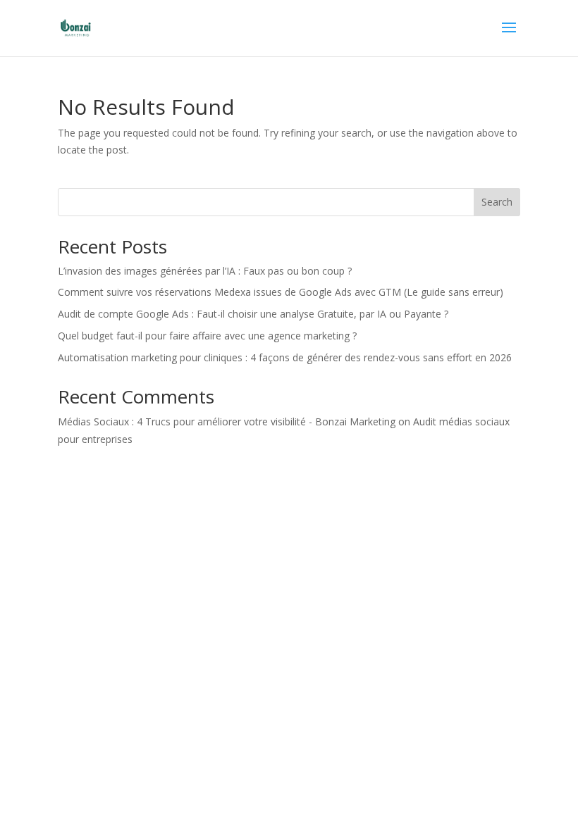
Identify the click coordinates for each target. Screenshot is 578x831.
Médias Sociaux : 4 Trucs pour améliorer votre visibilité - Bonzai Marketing (226, 421)
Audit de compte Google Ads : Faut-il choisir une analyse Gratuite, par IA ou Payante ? (253, 313)
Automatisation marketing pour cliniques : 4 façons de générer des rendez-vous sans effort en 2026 (285, 357)
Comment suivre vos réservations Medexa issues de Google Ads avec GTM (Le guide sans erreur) (280, 292)
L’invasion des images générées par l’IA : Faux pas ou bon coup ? (205, 270)
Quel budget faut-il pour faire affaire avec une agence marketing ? (207, 335)
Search (496, 201)
